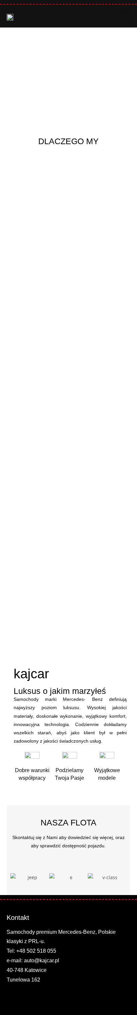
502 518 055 (41, 951)
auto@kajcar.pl (41, 960)
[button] (125, 14)
